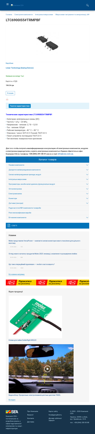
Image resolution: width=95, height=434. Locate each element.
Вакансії (30, 415)
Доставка (30, 422)
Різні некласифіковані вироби (20, 213)
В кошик (10, 93)
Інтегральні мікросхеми (17, 179)
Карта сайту (53, 411)
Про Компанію (32, 411)
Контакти (30, 418)
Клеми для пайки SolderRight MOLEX (22, 340)
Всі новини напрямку (17, 274)
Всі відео (12, 400)
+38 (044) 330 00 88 (81, 422)
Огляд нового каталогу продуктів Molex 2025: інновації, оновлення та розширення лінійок (43, 254)
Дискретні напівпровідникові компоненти (25, 170)
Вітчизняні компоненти (17, 217)
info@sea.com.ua (65, 154)
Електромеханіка (15, 194)
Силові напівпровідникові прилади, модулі (25, 174)
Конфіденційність (55, 415)
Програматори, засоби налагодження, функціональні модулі (32, 184)
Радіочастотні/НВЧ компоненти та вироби (25, 208)
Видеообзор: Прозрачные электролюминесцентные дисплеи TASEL (35, 395)
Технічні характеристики (20, 106)
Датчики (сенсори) (16, 203)
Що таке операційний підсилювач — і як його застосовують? (32, 264)
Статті (14, 226)
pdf (7, 98)
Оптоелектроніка (15, 189)
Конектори (13, 198)
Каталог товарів (47, 159)
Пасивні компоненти (16, 165)
